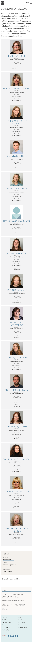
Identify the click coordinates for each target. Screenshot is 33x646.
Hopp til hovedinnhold (7, 1)
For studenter (22, 620)
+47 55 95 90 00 (11, 596)
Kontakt (4, 620)
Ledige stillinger (6, 622)
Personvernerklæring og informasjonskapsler (13, 600)
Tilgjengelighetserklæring (9, 630)
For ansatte (21, 622)
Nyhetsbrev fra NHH (24, 627)
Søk (28, 590)
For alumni (21, 625)
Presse (4, 625)
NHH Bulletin (5, 627)
